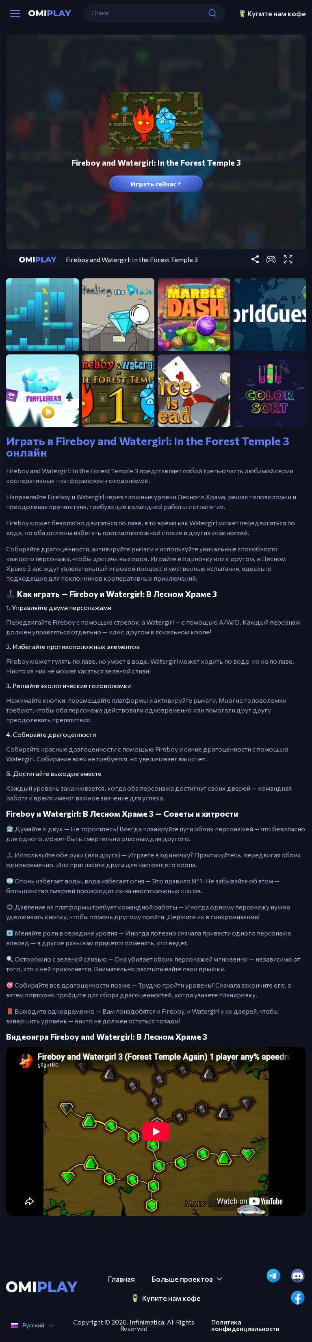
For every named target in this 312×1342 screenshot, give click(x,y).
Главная (121, 1278)
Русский (33, 1325)
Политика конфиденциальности (245, 1325)
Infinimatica (147, 1322)
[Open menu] (15, 13)
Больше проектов (182, 1278)
